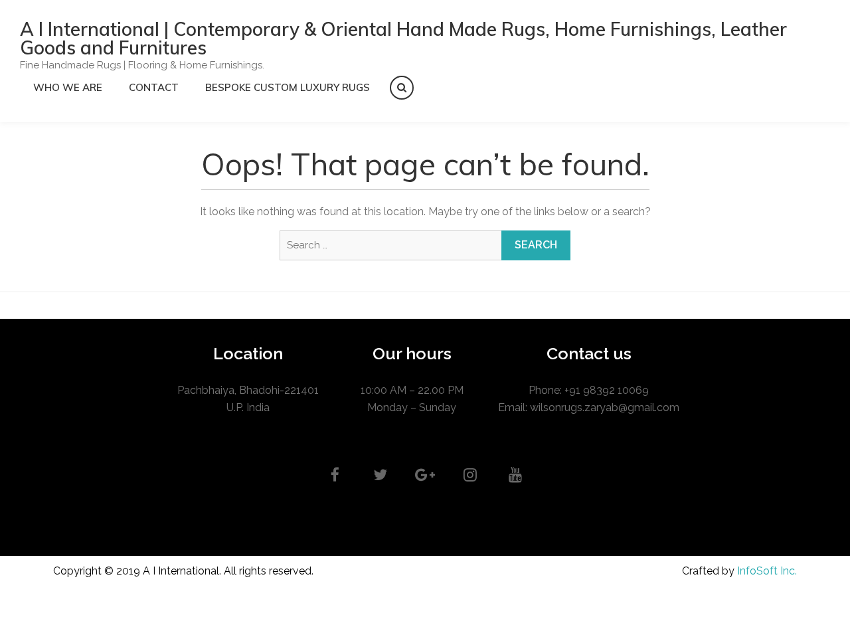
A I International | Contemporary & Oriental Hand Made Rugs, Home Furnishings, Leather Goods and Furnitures (403, 38)
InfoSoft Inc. (767, 571)
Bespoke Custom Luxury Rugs (287, 87)
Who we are (67, 87)
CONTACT (154, 87)
